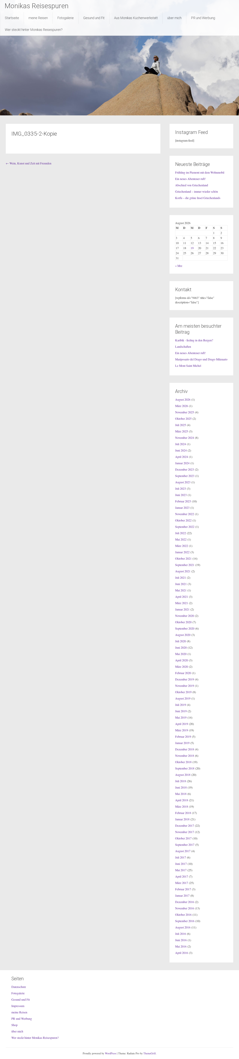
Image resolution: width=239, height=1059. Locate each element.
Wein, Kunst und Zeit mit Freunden (28, 163)
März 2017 (181, 883)
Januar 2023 (182, 507)
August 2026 (182, 399)
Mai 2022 (181, 539)
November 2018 (184, 755)
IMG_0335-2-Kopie (34, 133)
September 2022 (184, 527)
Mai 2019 (181, 717)
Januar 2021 (182, 609)
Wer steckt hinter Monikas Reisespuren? (34, 30)
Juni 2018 (181, 787)
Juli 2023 (180, 488)
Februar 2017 (183, 889)
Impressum (17, 1006)
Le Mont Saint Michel (188, 366)
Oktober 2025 (183, 418)
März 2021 (181, 603)
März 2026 (181, 406)
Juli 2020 (180, 641)
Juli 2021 (180, 577)
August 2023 (182, 482)
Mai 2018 (181, 794)
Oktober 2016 (183, 914)
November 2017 (184, 832)
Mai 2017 (181, 870)
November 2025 (184, 412)
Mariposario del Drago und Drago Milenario (201, 359)
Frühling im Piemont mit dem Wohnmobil (199, 172)
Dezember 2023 (184, 469)
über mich (174, 18)
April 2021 (181, 597)
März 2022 (181, 546)
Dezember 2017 (184, 825)
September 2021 (184, 565)
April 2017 (181, 876)
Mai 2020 (181, 654)
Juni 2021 (181, 584)
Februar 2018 (183, 813)
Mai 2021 (181, 590)
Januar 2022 (182, 552)
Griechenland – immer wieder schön (196, 191)
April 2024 (181, 457)
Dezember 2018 (184, 749)
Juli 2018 (180, 781)
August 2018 (182, 775)
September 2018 (184, 768)
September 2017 (184, 845)
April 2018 (181, 800)
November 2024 (184, 438)
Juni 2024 (181, 450)
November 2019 (184, 686)
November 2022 (184, 514)
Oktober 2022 (183, 520)
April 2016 (181, 953)
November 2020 (184, 616)
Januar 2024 (182, 463)
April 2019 (181, 724)
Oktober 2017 (183, 838)
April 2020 (181, 660)
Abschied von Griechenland (191, 185)
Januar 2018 (182, 819)
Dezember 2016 (184, 902)
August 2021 (182, 571)
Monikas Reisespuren (37, 6)
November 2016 (184, 908)
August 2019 (182, 698)
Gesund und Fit (94, 18)
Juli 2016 (180, 934)
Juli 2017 (180, 857)
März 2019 (181, 730)
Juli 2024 (180, 444)
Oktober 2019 (183, 692)
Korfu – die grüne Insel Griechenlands (197, 198)
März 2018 (181, 806)
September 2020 (184, 628)
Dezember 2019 (184, 679)
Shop (14, 1025)
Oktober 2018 (183, 762)
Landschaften (183, 346)
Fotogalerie (65, 18)
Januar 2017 (182, 895)
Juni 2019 (181, 711)
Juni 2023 (181, 495)
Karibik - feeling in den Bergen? (194, 340)
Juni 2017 (181, 864)
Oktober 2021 (183, 558)
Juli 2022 (180, 533)
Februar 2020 (183, 673)
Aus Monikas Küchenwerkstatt (136, 18)
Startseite (12, 18)
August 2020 (182, 635)
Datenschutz (18, 987)
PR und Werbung (203, 18)
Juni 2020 (181, 647)
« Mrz (178, 266)
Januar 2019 (182, 743)
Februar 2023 (183, 501)
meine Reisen (38, 18)
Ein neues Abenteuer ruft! (190, 179)
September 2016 (184, 921)
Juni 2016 (181, 940)
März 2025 (181, 431)
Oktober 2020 (183, 622)
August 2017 (182, 851)
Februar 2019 (183, 736)
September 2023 (184, 476)
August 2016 (182, 927)
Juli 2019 (180, 705)
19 (192, 248)
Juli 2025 (180, 425)
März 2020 (181, 666)
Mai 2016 (181, 946)
